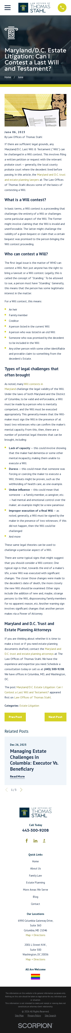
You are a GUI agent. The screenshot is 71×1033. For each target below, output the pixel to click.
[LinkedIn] (35, 841)
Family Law (35, 875)
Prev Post (15, 717)
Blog (35, 896)
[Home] (34, 8)
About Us (35, 868)
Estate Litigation (29, 705)
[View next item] (21, 790)
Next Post (55, 717)
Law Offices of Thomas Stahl (32, 697)
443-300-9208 (35, 830)
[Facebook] (27, 841)
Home (35, 861)
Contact (35, 904)
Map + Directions (35, 935)
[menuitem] (19, 1015)
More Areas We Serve (35, 889)
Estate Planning (35, 882)
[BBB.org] (44, 841)
